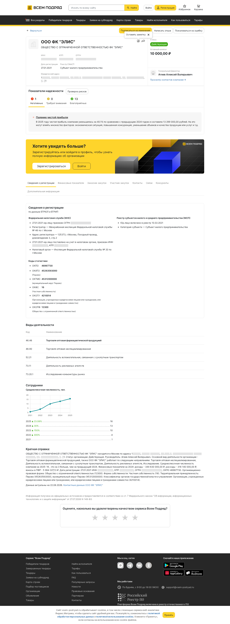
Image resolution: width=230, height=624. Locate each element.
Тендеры (30, 573)
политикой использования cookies (114, 616)
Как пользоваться (81, 573)
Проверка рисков (77, 91)
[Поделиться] (143, 41)
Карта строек (33, 582)
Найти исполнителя (82, 564)
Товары (30, 600)
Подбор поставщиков (37, 586)
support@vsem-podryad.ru (180, 587)
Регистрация (167, 7)
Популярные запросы (83, 582)
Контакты (77, 600)
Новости (76, 586)
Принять (168, 615)
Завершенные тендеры (38, 568)
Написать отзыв (162, 30)
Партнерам (78, 595)
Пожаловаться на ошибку (188, 30)
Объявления (32, 595)
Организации (33, 591)
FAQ (74, 577)
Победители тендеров (37, 564)
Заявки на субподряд (37, 577)
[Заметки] (138, 41)
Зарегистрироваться (51, 166)
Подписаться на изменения (135, 30)
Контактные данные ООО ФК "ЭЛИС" (83, 485)
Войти (149, 7)
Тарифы (76, 568)
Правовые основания (83, 591)
